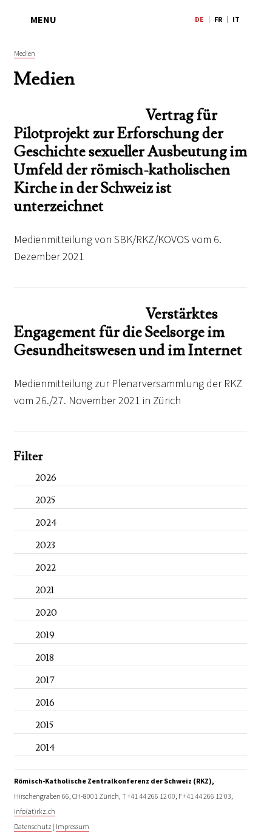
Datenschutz (33, 826)
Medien (24, 53)
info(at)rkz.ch (34, 811)
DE (199, 19)
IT (236, 19)
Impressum (72, 826)
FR (218, 19)
